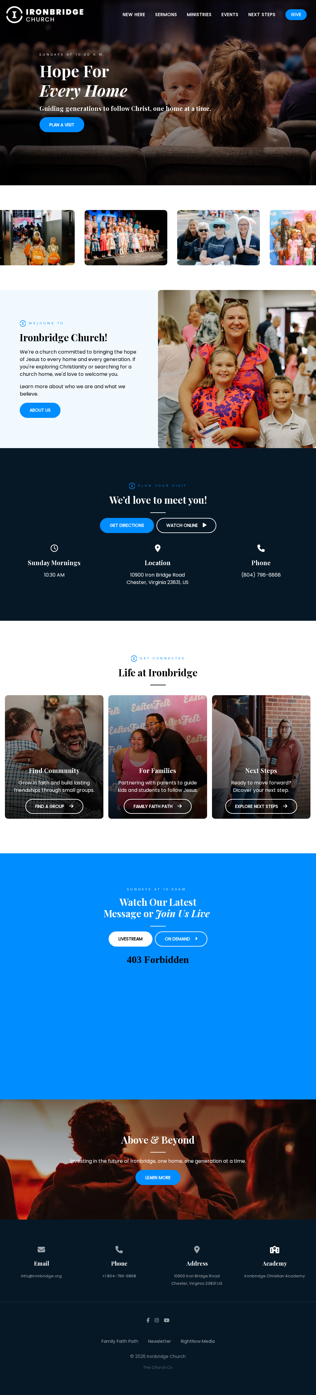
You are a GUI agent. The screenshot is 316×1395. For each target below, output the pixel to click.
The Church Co (158, 1367)
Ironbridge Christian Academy (274, 1276)
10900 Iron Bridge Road (197, 1276)
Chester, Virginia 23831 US (196, 1283)
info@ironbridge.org (41, 1276)
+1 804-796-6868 (119, 1276)
